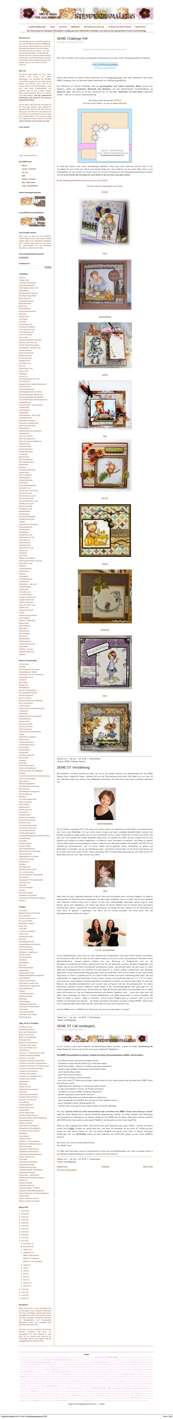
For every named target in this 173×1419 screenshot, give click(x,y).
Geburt (72, 1369)
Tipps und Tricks (103, 1395)
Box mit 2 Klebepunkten (27, 690)
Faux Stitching (24, 1102)
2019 (23, 1223)
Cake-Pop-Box (24, 706)
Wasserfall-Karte (52, 1400)
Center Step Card (25, 324)
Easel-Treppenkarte (26, 353)
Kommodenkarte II (25, 449)
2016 (23, 1232)
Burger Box (23, 926)
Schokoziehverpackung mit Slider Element (34, 836)
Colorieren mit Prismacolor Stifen (31, 1068)
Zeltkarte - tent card (26, 649)
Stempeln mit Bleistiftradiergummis (31, 1191)
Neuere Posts (62, 1167)
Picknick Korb (53, 1383)
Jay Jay (25, 172)
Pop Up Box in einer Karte (28, 490)
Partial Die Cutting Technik (28, 1149)
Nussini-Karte (24, 472)
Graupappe (125, 1372)
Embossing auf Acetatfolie (28, 1094)
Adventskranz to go (26, 677)
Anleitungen (112, 1357)
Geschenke (148, 1369)
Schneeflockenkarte (26, 994)
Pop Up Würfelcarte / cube (28, 501)
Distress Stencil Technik (62, 1364)
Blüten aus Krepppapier (27, 1037)
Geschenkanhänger (125, 1369)
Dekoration (144, 1362)
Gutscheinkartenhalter (36, 1374)
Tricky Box (52, 1398)
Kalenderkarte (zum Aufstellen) (30, 431)
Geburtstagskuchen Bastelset (29, 944)
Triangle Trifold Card (26, 600)
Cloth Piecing (24, 1050)
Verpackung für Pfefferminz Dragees (32, 898)
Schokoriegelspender (39, 1388)
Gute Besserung (133, 1372)
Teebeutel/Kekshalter (84, 1395)
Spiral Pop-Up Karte (26, 548)
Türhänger (82, 1398)
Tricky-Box (23, 885)
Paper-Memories (115, 78)
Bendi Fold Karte (38, 1360)
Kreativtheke (68, 1379)
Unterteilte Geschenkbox (28, 895)
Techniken (74, 1395)
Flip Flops (22, 939)
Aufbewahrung (24, 1360)
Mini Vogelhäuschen (26, 462)
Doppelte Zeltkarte (100, 1364)
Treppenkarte (24, 589)
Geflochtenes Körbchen (27, 737)
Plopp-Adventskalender (27, 485)
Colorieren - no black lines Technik (31, 1053)
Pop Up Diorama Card (27, 496)
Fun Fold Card (24, 381)
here (47, 118)
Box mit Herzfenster (26, 695)
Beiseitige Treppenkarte (27, 296)
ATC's (151, 1357)
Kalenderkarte (24, 428)
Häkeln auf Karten (25, 1123)
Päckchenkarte (24, 478)
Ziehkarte (22, 654)
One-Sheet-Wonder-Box (28, 799)
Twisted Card (24, 607)
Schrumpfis (23, 1159)
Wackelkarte (43, 1400)
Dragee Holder (24, 721)
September (27, 1252)
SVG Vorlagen (135, 1393)
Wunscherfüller (24, 633)
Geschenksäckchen (26, 949)
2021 (23, 1217)
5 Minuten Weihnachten (27, 283)
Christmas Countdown (27, 327)
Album (83, 1357)
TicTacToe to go (24, 882)
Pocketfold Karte (84, 1383)
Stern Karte (23, 555)
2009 (23, 1298)
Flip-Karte (139, 1367)
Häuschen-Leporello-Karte (29, 423)
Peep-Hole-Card (43, 1383)
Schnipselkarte (24, 529)
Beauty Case (23, 685)
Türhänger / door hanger (28, 1014)
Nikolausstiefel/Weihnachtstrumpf (31, 975)
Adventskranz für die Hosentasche (31, 674)
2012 (23, 1289)
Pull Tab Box (23, 812)
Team (52, 27)
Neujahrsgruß (68, 1381)
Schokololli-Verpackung (27, 828)
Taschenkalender (25, 568)
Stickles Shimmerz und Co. (79, 1393)
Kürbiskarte (23, 1133)
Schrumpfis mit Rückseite (28, 1162)
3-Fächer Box (24, 664)
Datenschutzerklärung (119, 27)
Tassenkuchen (66, 1395)
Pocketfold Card (25, 488)
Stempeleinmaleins (37, 27)
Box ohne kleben (25, 698)
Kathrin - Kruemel (28, 179)
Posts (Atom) (71, 1170)
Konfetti (46, 1379)
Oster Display (24, 804)
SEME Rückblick (127, 1388)
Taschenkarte (24, 571)
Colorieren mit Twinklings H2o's (30, 1076)
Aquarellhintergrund (124, 1357)
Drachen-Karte (126, 1364)
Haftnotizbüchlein (25, 418)
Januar (26, 1286)
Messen (133, 1379)
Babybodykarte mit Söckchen (29, 913)
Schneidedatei (127, 1386)
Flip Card (22, 366)
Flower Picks (23, 371)
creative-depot (113, 1362)
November (27, 1246)
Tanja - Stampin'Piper (30, 186)
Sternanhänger (24, 1001)
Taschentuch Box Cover (27, 869)
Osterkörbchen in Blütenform (29, 986)
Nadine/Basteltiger (105, 823)
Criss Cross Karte (25, 335)
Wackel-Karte (24, 623)
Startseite (105, 1167)
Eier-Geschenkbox (26, 726)
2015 (23, 1235)
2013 (23, 1241)
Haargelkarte (24, 413)
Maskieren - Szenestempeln (29, 1141)
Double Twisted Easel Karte (29, 345)
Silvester (150, 1388)
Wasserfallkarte (24, 626)
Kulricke (74, 1379)
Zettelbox (22, 901)
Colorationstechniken (101, 1362)
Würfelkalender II (25, 641)
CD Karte (22, 322)
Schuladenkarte (25, 838)
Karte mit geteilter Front (49, 1376)
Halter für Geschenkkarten (28, 1126)
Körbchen (51, 1379)
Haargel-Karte (47, 1374)
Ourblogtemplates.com (35, 1416)
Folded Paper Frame (26, 1107)
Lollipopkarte (105, 1379)
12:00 (84, 759)
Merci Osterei (127, 1379)
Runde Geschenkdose (27, 817)
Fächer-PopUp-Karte (101, 1367)
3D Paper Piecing (25, 1027)
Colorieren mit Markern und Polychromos (34, 1066)
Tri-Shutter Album (25, 594)
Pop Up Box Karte (25, 493)
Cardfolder (55, 1362)
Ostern (121, 1381)
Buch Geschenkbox (26, 703)
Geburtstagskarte (93, 1369)
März (25, 1280)
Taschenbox (23, 1009)
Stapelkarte (128, 1391)
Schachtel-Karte (25, 823)
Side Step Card (24, 540)
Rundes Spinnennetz (26, 1157)
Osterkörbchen (24, 807)
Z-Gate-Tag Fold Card (27, 644)
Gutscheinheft (24, 407)
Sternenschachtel (25, 854)
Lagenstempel (24, 1136)
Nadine (105, 564)
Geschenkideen (27, 1372)
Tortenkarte (120, 1395)
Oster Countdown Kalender (103, 1381)
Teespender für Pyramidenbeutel (31, 880)
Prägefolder (23, 1386)
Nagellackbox (24, 970)
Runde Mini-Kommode (27, 820)
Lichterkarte (23, 454)
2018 (23, 1226)
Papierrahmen (24, 1383)
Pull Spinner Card (25, 509)
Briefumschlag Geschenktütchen (31, 700)
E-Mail (24, 95)
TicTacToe (93, 1395)
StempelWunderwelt (45, 1393)
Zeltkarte (123, 1400)
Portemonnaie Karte (26, 504)
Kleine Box (23, 763)
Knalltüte (22, 773)
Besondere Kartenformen (54, 1360)
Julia (23, 176)
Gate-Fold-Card (64, 1369)
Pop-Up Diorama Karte (137, 1383)
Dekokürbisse (24, 1081)
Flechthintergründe (26, 1105)
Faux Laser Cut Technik (27, 1100)
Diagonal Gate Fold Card (28, 342)
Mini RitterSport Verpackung (29, 791)
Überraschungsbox (26, 893)
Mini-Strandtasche (34, 1381)
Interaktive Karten (129, 1374)
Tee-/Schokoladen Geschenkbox (31, 875)
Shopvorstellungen (140, 1388)
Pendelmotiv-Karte (26, 480)
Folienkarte (23, 374)
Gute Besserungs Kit (26, 755)
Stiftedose (92, 1393)
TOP (170, 1416)
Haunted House (25, 955)
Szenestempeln (25, 1395)
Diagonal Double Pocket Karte (30, 340)
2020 (23, 1220)
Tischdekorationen (26, 579)
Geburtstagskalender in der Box (30, 392)
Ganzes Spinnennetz (26, 1113)
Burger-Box (144, 1360)
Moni (105, 696)
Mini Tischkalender (26, 459)
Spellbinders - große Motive (29, 1175)
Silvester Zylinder (25, 843)
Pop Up (92, 1383)
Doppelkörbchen (25, 719)
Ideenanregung (103, 1374)
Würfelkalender (24, 639)
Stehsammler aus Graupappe (30, 851)
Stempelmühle (35, 1393)
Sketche (63, 27)
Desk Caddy (23, 337)
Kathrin (105, 375)
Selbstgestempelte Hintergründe (31, 1170)
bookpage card (77, 1360)
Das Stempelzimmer (132, 1362)
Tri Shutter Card (25, 592)
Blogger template (8, 1416)
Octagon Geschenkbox (27, 981)
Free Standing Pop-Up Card (29, 379)
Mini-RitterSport (24, 1381)
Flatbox (21, 734)
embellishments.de (53, 1367)
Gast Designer (52, 1369)
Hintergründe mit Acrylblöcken (30, 1128)
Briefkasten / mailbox (26, 923)
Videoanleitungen (25, 1400)
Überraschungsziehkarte (28, 615)
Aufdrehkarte (23, 290)
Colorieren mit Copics (27, 1058)
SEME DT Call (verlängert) (32, 1261)
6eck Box (22, 667)
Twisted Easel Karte (26, 610)
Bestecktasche (24, 687)
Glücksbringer (109, 1372)
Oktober (26, 1249)
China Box (23, 929)
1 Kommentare (94, 1159)
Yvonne (105, 192)
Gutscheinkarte (24, 410)
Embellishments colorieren (29, 1089)
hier (97, 1404)
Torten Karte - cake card (27, 584)
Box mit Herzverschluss (27, 918)
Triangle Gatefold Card (42, 1398)
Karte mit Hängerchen (27, 439)
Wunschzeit (23, 636)
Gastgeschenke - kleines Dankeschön (33, 384)
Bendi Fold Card (25, 298)
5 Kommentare (94, 759)
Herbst (96, 1374)
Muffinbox (22, 797)
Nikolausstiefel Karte (26, 973)
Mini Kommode (140, 1379)
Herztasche (23, 960)
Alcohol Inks (89, 1357)
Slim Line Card (42, 1391)
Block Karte (23, 306)
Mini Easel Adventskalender (29, 786)
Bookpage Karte (25, 1040)
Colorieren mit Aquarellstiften (29, 1055)
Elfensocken (44, 1367)
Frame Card (23, 376)
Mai (24, 1274)
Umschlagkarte (24, 618)
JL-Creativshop (140, 1374)
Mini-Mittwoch (149, 1379)
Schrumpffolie (49, 1388)
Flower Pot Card (148, 1367)
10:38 (84, 1159)
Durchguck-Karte (25, 350)
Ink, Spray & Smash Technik (29, 1131)
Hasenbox (74, 1374)
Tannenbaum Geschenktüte (29, 1006)
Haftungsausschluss (94, 27)
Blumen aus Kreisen (26, 1035)
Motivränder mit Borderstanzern (30, 1144)
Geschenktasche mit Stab (42, 1372)
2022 (23, 1214)
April (25, 1277)
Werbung (75, 27)
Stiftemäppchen (100, 1393)
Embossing (23, 1092)
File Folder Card (25, 363)
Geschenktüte (24, 747)
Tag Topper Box (24, 867)
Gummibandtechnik (26, 1120)
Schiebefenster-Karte (26, 519)
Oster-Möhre (115, 1381)
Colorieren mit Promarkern (28, 1071)
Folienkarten (29, 1369)
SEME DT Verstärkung (31, 1258)
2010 (23, 1295)
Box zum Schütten (25, 921)
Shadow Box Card (25, 535)
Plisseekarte (23, 483)
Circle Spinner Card (26, 332)
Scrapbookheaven (77, 1388)
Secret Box (23, 841)
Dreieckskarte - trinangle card (30, 348)
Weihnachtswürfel (72, 1400)
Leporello (91, 1379)
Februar (26, 1283)
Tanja (105, 253)
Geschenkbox (24, 739)
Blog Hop (69, 1360)
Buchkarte (22, 314)
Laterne (86, 1379)
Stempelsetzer (24, 1196)
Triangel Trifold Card (29, 1398)
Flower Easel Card (26, 368)
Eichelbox (27, 1367)
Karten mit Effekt (111, 1376)
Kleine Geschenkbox (26, 765)
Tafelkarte (22, 566)
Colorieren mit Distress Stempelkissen (33, 1063)
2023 (23, 1211)
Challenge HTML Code (27, 1045)
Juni (25, 1271)
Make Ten (22, 965)
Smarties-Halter (24, 846)
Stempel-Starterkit (25, 1183)
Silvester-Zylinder (25, 1391)
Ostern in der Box (25, 810)
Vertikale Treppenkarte (27, 620)
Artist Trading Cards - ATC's (29, 288)
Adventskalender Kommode (29, 669)
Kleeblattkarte (24, 962)
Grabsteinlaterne (25, 402)
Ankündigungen (70, 1020)
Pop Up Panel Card (113, 1383)
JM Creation (149, 1374)
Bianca (24, 165)
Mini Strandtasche (25, 794)
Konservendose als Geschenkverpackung (34, 776)
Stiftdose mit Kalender (27, 558)
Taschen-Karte (50, 1395)
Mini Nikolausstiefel (26, 968)
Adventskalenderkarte (27, 285)
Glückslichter (23, 752)
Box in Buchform (25, 916)
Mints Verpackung (51, 1381)
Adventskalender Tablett (28, 672)
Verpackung (149, 1398)
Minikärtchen (23, 464)
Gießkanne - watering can (28, 952)
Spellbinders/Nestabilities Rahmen (31, 1177)
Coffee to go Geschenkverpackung (31, 708)
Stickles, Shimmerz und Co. (29, 1198)
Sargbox (22, 991)
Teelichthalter (24, 877)
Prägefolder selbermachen (29, 1151)
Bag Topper (23, 682)
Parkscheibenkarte (26, 988)
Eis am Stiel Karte (25, 358)
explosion (62, 1367)
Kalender (23, 1376)
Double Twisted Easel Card (114, 1364)
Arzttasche (23, 680)
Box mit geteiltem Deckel (28, 693)
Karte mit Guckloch (26, 436)
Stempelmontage (25, 1393)
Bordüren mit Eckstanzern (28, 1042)
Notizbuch (22, 467)
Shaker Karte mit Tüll (26, 537)
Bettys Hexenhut (25, 303)
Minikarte (42, 1381)
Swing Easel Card (25, 563)
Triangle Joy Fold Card (27, 597)
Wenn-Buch (23, 628)
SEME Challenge (71, 761)
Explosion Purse (70, 1367)
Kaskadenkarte (24, 444)
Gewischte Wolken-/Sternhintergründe (33, 1118)
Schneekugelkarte (25, 527)
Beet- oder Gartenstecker (28, 1032)
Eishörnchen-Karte (26, 936)
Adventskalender (63, 1357)
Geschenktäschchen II (27, 745)
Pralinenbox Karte (25, 506)
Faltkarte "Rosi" (24, 361)
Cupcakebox (23, 711)
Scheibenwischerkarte (27, 516)
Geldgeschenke (113, 1369)
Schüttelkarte (24, 532)
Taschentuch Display (26, 1012)
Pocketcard (76, 1383)
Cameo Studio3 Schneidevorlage (37, 1362)
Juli (24, 1268)
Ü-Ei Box (22, 890)
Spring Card (23, 550)
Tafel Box (22, 864)
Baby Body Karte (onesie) (28, 293)
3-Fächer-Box (24, 1357)
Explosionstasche (25, 729)
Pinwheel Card (61, 1383)
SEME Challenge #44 (31, 1255)
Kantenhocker (24, 433)
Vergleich (142, 1398)
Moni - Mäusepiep (28, 182)
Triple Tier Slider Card (27, 605)
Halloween (67, 1374)
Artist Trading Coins (136, 1357)
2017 (23, 1229)
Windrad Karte (24, 631)
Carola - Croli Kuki (29, 169)
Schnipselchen (105, 317)
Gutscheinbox (24, 758)
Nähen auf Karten (25, 1146)
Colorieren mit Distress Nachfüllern (32, 1061)
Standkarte (23, 553)
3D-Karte (31, 1357)
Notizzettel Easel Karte (27, 470)
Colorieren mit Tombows (28, 1074)
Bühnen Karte (24, 316)
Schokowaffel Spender (27, 833)
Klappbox (22, 760)
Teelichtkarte (23, 576)
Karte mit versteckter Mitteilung (30, 441)
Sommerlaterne (24, 542)
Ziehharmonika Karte (26, 652)
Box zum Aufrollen (116, 1360)
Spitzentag (23, 999)
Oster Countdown (25, 475)
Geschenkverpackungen (60, 1372)
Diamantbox (23, 713)
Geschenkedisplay (26, 947)
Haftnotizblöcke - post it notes (29, 415)
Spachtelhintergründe (27, 1172)
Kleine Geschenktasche (27, 768)
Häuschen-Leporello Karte (85, 1374)
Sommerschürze (25, 545)
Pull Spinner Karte (34, 1386)
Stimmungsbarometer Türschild (30, 561)
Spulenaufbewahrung (27, 849)
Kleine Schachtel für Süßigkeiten (31, 771)
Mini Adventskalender (27, 784)
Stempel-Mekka (136, 1391)
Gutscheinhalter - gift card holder (31, 405)
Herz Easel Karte (25, 957)
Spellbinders (81, 1391)
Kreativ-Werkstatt (60, 1379)
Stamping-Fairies (109, 1391)
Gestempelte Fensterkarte (79, 1372)
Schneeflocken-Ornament (28, 524)
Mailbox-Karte (24, 457)
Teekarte (22, 574)
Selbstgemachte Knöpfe (27, 1167)
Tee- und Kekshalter (26, 872)
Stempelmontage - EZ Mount (29, 1188)
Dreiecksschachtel (25, 724)
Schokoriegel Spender (27, 830)
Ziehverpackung (144, 1400)
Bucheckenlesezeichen (27, 311)
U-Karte (22, 613)
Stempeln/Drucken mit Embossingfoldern (34, 1193)
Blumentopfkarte (25, 309)
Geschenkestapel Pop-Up (28, 1115)
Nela (105, 436)
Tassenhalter (57, 1395)
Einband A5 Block (25, 355)
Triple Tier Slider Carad (62, 1398)
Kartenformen (120, 1376)
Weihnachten (62, 1400)
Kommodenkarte (25, 446)
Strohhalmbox (24, 862)
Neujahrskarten (77, 1381)
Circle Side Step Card (27, 329)
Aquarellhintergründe (27, 1029)
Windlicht (104, 1400)
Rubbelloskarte (24, 511)
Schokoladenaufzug (147, 1386)
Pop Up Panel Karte (26, 498)
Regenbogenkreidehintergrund (30, 1154)
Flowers (22, 1369)
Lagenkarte (80, 1379)
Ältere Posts (148, 1167)
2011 (23, 1292)
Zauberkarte (23, 646)
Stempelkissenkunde (26, 1185)
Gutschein (141, 1372)
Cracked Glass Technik (27, 1079)
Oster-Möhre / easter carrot (29, 983)
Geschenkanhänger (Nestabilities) (31, 397)
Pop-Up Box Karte (125, 1383)
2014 (23, 1238)
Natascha (105, 630)
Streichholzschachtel (26, 859)
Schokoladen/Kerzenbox (28, 825)
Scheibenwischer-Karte (92, 1386)
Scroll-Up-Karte (87, 1388)
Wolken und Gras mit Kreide (29, 1201)
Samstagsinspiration (50, 1386)
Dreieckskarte (135, 1364)
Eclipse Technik (24, 1086)
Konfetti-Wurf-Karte (26, 452)
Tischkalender (24, 581)
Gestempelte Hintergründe (96, 1372)
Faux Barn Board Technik (28, 1097)
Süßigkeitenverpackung (27, 1004)
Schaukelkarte (24, 514)
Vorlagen (35, 1400)
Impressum (140, 27)
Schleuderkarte (117, 1386)
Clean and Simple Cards (28, 1048)
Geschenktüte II (24, 750)
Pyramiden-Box (24, 815)
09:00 (84, 1017)
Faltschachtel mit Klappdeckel (30, 732)
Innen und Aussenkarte (115, 1374)
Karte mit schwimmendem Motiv (78, 1376)
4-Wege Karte (24, 280)
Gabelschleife (24, 1110)
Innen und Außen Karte (27, 426)
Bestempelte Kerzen (26, 301)
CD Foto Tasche (63, 1362)
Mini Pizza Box (24, 789)
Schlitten (22, 522)
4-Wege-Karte (38, 1357)
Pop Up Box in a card (101, 1383)
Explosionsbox (79, 1367)
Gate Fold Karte (24, 387)
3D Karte (22, 277)
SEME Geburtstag (113, 1388)
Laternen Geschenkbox (27, 778)
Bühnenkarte (136, 1360)
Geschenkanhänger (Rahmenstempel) (33, 400)
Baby (31, 1360)
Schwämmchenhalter (26, 1165)
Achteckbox (23, 910)
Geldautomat (103, 1369)
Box (83, 1360)
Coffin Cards (23, 934)
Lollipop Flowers (25, 1139)
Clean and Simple (79, 1362)
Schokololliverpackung (26, 1388)
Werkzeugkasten (25, 1017)
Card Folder (23, 319)
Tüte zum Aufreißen (26, 887)
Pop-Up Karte (148, 1383)
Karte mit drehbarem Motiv (34, 1376)
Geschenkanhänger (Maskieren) (31, 394)
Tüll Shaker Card (74, 1398)
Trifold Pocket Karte (26, 602)
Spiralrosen (23, 1180)
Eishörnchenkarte (35, 1367)
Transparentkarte (25, 587)
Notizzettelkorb (24, 978)
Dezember (27, 1243)
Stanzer (122, 1391)
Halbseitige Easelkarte (27, 420)
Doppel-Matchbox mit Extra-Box (85, 1364)
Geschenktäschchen (26, 742)
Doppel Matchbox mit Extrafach (30, 716)
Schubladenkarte (58, 1388)
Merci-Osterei (24, 781)
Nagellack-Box (60, 1381)
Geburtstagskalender (26, 389)
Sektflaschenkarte (25, 996)
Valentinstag (134, 1398)
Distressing (23, 1084)
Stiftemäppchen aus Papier (29, 856)
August (26, 1265)
